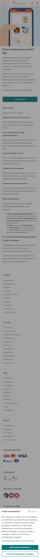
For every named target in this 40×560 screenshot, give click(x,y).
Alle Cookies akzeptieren (20, 547)
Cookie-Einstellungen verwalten (20, 554)
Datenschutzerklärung (25, 541)
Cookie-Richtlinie (8, 541)
